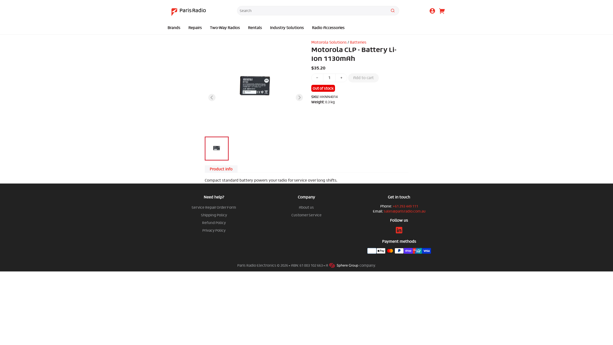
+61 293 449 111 (405, 206)
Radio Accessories (328, 27)
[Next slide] (299, 97)
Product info (221, 169)
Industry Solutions (287, 27)
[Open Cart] (441, 11)
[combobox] (318, 10)
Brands (174, 27)
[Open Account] (432, 11)
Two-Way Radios (225, 27)
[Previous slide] (212, 97)
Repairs (195, 27)
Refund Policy (214, 223)
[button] (217, 149)
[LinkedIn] (399, 232)
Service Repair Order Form (214, 207)
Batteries (358, 42)
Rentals (255, 27)
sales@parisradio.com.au (405, 211)
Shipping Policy (214, 215)
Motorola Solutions (329, 42)
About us (306, 207)
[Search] (393, 11)
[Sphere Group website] (344, 265)
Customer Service (306, 215)
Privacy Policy (214, 230)
